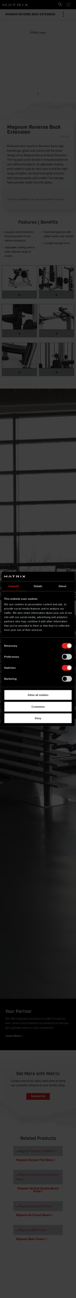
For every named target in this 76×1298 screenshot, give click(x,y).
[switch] (67, 657)
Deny (38, 718)
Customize (38, 706)
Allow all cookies (38, 694)
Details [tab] (38, 585)
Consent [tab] (13, 585)
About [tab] (62, 585)
